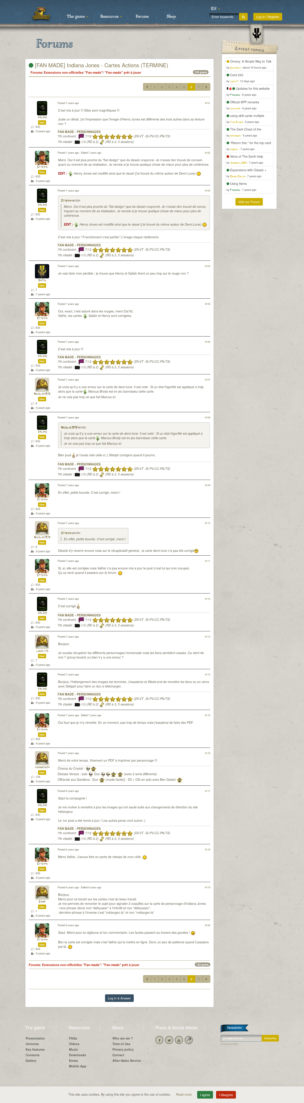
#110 (207, 523)
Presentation (35, 1038)
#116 (207, 753)
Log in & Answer (119, 998)
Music (73, 1049)
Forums (142, 16)
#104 (207, 266)
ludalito (42, 651)
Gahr (42, 901)
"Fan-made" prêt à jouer (123, 72)
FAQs (73, 1038)
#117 (207, 791)
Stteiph (42, 167)
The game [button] (76, 16)
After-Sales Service (126, 1060)
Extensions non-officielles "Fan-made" (73, 72)
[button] (215, 8)
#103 (207, 190)
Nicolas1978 (42, 394)
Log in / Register (267, 16)
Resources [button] (110, 16)
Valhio (42, 117)
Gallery (31, 1060)
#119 (207, 887)
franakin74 (42, 767)
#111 (207, 561)
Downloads (77, 1055)
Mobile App (77, 1066)
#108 (207, 417)
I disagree (226, 1095)
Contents (33, 1055)
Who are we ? (122, 1038)
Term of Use (121, 1044)
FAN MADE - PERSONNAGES (79, 131)
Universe (32, 1044)
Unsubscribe (229, 1044)
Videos (74, 1044)
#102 (207, 152)
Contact (118, 1055)
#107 (207, 379)
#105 (207, 304)
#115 (207, 715)
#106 (207, 341)
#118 (207, 849)
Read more (184, 1094)
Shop (171, 16)
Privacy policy (123, 1049)
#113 (207, 636)
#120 (207, 925)
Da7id (42, 280)
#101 (207, 103)
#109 (207, 485)
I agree (205, 1095)
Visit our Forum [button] (249, 202)
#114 (207, 674)
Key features (35, 1049)
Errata (73, 1060)
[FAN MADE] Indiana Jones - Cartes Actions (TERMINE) (100, 65)
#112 (207, 598)
